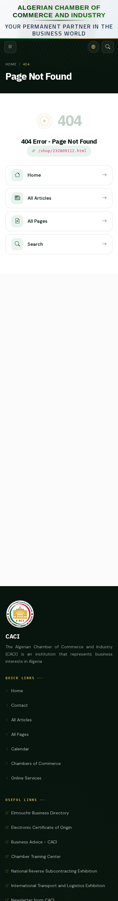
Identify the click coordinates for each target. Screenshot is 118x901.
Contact (19, 705)
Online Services (26, 778)
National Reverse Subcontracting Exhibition (54, 871)
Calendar (20, 749)
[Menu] (10, 47)
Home (10, 64)
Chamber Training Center (36, 856)
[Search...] (108, 47)
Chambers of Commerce (36, 763)
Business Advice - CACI (34, 842)
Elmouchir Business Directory (40, 813)
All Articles (21, 719)
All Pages (20, 734)
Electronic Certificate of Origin (41, 827)
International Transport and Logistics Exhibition (58, 885)
